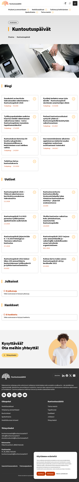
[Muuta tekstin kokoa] (65, 3)
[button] (18, 9)
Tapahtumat (52, 410)
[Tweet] (70, 375)
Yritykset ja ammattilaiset (10, 410)
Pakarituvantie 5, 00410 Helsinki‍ (13, 445)
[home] (11, 3)
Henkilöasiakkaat (8, 406)
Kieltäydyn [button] (50, 474)
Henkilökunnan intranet (10, 420)
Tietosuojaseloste (25, 466)
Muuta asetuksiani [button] (62, 474)
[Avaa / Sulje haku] (70, 3)
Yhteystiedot (52, 420)
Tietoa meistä (52, 406)
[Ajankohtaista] (70, 10)
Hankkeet (51, 413)
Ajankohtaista (6, 417)
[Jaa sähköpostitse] (74, 375)
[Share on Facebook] (67, 375)
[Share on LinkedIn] (63, 375)
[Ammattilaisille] (28, 10)
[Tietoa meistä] (53, 12)
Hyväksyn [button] (41, 474)
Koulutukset (6, 413)
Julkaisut (51, 417)
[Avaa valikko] (75, 3)
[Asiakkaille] (46, 10)
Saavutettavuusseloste (10, 466)
